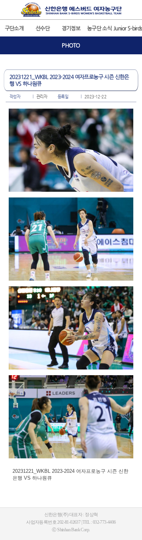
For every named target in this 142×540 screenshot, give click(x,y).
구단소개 (14, 28)
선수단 (43, 28)
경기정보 (71, 28)
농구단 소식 (99, 28)
